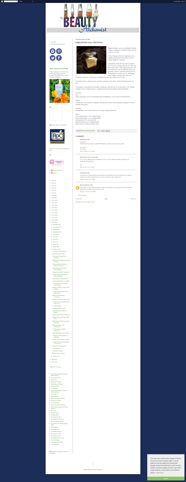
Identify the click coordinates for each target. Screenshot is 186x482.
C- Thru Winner (57, 306)
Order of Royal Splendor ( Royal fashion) (59, 407)
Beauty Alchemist (85, 185)
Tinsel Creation (55, 444)
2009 (53, 222)
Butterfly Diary (55, 386)
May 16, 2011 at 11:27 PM (87, 167)
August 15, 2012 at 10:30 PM (87, 191)
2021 (53, 193)
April (54, 244)
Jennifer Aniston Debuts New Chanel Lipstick (60, 275)
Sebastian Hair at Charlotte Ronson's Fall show (60, 265)
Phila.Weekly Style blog (57, 419)
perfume (60, 164)
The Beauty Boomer (56, 431)
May (54, 242)
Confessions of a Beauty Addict (61, 339)
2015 (53, 207)
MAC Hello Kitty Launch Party (61, 333)
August (55, 234)
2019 (53, 198)
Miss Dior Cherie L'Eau (59, 254)
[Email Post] (98, 130)
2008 (53, 359)
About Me (53, 42)
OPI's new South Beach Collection (59, 296)
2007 (53, 362)
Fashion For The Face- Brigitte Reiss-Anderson (59, 391)
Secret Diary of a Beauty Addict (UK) (59, 424)
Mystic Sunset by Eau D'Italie (59, 68)
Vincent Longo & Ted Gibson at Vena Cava (61, 302)
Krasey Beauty (55, 396)
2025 (53, 183)
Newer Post (79, 199)
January (55, 356)
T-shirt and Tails (55, 429)
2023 (53, 188)
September (56, 232)
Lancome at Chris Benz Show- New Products (60, 284)
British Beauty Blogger (57, 384)
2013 (53, 212)
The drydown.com (56, 436)
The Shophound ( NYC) (57, 442)
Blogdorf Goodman (56, 382)
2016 (53, 205)
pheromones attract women (87, 157)
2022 (53, 190)
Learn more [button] (160, 473)
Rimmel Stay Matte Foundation (61, 272)
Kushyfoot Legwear (58, 351)
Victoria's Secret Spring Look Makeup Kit (60, 292)
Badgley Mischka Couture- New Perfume (61, 288)
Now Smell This (55, 402)
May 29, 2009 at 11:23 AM (87, 151)
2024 (53, 185)
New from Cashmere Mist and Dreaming (60, 336)
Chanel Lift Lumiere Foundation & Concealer (61, 342)
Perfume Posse (55, 413)
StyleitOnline (54, 427)
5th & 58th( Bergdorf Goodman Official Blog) (59, 374)
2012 (53, 215)
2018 (53, 200)
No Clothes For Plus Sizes (59, 251)
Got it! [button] (166, 478)
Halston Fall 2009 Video (59, 308)
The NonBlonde (55, 440)
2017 (53, 203)
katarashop (83, 149)
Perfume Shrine (55, 415)
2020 (53, 195)
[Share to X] (105, 131)
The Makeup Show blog (57, 438)
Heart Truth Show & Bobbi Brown (60, 311)
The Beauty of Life (56, 433)
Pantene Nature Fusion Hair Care (61, 315)
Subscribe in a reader (55, 367)
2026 (53, 180)
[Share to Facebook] (107, 131)
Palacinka (53, 410)
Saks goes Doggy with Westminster (58, 325)
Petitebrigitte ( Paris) (56, 417)
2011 (53, 217)
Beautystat (54, 380)
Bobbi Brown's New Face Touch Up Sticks (61, 322)
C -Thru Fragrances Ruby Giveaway (59, 329)
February (55, 249)
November (56, 227)
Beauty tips (54, 164)
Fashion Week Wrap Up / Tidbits (61, 281)
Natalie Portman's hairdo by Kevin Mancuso (60, 269)
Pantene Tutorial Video (59, 353)
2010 (53, 220)
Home (106, 199)
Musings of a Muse (56, 400)
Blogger (100, 469)
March (55, 247)
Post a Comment (82, 195)
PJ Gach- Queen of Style (57, 421)
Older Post (133, 199)
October (55, 229)
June (54, 239)
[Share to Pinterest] (109, 131)
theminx (55, 173)
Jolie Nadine (54, 394)
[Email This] (102, 131)
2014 (53, 210)
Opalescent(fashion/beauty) (58, 405)
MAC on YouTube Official (58, 398)
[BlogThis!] (104, 131)
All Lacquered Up (55, 377)
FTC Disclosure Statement (58, 44)
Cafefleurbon (54, 388)
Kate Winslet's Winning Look (60, 278)
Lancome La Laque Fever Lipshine (59, 257)
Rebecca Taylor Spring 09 (59, 346)
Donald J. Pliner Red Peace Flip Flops (61, 318)
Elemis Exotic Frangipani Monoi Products (61, 261)
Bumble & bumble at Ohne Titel (61, 299)
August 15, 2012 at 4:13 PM (87, 179)
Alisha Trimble (56, 348)
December (56, 224)
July (54, 237)
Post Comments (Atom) (89, 202)
